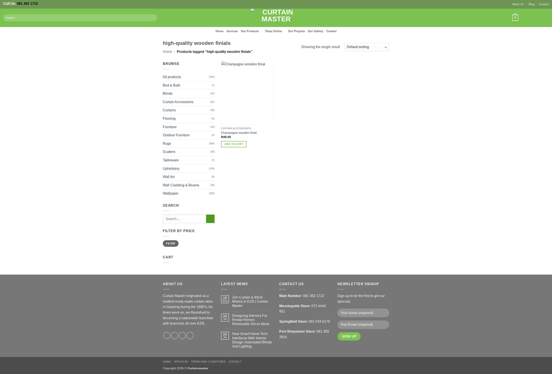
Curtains (169, 110)
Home (219, 31)
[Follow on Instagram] (529, 18)
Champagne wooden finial (239, 132)
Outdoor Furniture (176, 135)
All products (172, 77)
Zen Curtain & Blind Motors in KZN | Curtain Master (250, 301)
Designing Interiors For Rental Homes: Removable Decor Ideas (250, 320)
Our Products (250, 31)
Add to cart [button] (233, 144)
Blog (531, 4)
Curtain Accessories (178, 102)
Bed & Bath (171, 85)
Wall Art (168, 177)
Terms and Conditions (208, 361)
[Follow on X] (534, 18)
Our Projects (296, 31)
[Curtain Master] (276, 18)
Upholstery (171, 168)
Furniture (170, 127)
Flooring (169, 118)
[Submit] (153, 18)
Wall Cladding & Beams (181, 185)
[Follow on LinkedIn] (546, 18)
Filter (170, 243)
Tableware (171, 160)
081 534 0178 (319, 321)
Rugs (167, 143)
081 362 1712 (27, 3)
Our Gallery (315, 31)
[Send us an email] (540, 18)
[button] (515, 18)
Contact (544, 4)
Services (232, 31)
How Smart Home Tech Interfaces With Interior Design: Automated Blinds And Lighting (252, 340)
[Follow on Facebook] (523, 18)
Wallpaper (170, 193)
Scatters (169, 152)
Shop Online (273, 31)
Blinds (167, 93)
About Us (518, 4)
